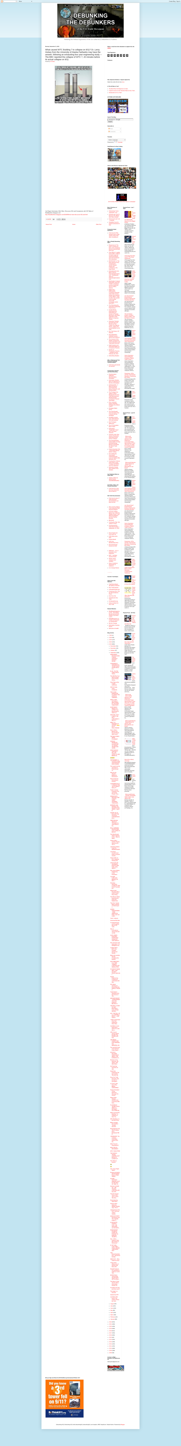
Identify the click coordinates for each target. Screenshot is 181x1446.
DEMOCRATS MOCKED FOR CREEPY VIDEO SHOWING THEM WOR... (114, 800)
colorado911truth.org (114, 589)
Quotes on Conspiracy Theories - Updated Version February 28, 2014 (114, 351)
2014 (110, 1339)
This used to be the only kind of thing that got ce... (115, 768)
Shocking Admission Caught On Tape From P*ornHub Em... (115, 885)
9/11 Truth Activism (113, 587)
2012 (110, 1344)
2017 (110, 1333)
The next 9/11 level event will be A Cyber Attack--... (115, 1049)
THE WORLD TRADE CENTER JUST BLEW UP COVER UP (115, 1156)
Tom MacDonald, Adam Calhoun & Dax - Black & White (115, 836)
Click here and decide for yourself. (114, 365)
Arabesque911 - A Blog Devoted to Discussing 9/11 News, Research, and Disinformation (114, 387)
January (112, 1319)
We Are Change (113, 623)
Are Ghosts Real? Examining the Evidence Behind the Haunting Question (130, 298)
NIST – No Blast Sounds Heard (113, 556)
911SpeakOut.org (113, 601)
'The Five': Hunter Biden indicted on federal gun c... (114, 905)
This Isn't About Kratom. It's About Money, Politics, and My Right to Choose (130, 316)
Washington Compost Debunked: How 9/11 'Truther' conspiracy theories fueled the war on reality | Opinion (114, 285)
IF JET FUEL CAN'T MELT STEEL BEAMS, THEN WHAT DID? (115, 1248)
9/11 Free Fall (112, 596)
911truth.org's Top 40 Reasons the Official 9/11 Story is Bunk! (114, 216)
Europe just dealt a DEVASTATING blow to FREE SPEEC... (115, 1174)
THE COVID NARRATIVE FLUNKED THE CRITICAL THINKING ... (115, 694)
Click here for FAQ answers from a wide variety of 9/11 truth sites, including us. (114, 235)
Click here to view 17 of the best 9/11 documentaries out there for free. (114, 500)
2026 (110, 637)
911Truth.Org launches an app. (114, 1068)
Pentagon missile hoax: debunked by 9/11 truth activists (114, 419)
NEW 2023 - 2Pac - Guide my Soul (115, 1259)
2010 (110, 1348)
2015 (110, 1337)
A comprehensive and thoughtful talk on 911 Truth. (114, 924)
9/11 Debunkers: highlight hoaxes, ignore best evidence (114, 336)
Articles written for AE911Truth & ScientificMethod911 (114, 479)
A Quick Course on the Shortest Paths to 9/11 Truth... (122, 90)
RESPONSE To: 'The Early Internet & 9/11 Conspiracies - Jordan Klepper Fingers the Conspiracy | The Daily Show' (114, 265)
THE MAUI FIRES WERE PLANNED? (114, 738)
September (113, 652)
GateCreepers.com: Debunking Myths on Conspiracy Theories (114, 347)
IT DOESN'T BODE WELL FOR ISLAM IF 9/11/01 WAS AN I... (115, 972)
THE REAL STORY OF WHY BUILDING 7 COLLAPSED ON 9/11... (115, 1008)
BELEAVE (111, 520)
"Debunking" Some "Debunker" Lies (114, 211)
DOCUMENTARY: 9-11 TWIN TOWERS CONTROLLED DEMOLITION (115, 964)
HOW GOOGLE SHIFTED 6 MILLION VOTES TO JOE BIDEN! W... (115, 753)
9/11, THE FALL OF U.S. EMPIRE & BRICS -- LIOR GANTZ (115, 1015)
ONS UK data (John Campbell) (113, 688)
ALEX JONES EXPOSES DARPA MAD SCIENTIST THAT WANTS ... (115, 938)
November (113, 648)
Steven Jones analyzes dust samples (112, 560)
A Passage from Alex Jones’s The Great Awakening (130, 257)
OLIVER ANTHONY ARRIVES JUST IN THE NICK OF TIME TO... (115, 1181)
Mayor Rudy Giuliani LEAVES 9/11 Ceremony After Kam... (115, 1100)
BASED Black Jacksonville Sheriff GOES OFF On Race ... (115, 1277)
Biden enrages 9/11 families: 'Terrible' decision (114, 1124)
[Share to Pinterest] (65, 219)
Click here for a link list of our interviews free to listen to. (114, 490)
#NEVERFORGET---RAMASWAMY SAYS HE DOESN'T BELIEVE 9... (115, 1001)
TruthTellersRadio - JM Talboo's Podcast (114, 585)
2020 (110, 1326)
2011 (110, 1346)
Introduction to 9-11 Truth (115, 92)
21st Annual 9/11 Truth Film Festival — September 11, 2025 (114, 527)
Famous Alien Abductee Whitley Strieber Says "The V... (115, 1205)
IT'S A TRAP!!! (133, 776)
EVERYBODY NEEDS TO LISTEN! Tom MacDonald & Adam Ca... (114, 710)
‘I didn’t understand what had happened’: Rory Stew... (115, 1021)
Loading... (110, 572)
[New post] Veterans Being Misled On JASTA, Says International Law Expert (130, 465)
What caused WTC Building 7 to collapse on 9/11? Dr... (115, 1114)
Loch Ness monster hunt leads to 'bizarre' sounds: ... (115, 853)
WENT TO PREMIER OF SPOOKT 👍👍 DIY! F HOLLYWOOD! (114, 725)
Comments (112, 131)
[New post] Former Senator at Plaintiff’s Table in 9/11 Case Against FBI (130, 796)
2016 (110, 1335)
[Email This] (57, 219)
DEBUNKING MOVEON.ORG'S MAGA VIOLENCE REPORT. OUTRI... (115, 658)
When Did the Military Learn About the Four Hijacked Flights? (114, 508)
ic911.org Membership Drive (113, 542)
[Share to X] (61, 219)
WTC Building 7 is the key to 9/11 (114, 1119)
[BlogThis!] (59, 219)
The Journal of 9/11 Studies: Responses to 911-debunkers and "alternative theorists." (114, 341)
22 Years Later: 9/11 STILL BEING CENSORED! (114, 1085)
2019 (110, 1328)
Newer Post (49, 224)
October (112, 650)
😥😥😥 (112, 757)
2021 (110, 1324)
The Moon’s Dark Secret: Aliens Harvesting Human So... (114, 1283)
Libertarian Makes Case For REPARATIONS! (115, 848)
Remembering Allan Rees (114, 1201)
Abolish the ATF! (114, 1294)
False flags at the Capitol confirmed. (114, 684)
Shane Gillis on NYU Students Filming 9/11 (114, 859)
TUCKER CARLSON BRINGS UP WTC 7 (114, 878)
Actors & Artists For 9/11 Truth (113, 603)
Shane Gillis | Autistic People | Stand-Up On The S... (115, 842)
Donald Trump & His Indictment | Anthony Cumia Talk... (115, 1271)
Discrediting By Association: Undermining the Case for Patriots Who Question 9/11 (114, 456)
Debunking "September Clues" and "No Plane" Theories (114, 430)
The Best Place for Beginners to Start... (118, 88)
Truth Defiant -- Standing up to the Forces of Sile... (114, 994)
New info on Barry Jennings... (129, 760)
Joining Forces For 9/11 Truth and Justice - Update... (115, 1212)
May (111, 1310)
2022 (110, 1322)
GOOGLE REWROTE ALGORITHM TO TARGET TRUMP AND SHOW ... (114, 745)
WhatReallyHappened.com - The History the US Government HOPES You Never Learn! (114, 614)
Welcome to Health (114, 628)
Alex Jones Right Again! (114, 1169)
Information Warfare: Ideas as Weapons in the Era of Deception (114, 382)
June (111, 1308)
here (123, 82)
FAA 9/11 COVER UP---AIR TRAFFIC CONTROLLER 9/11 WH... (115, 1189)
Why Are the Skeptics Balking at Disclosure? (114, 774)
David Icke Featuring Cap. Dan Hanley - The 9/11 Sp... (114, 1073)
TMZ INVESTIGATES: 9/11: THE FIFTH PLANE (115, 1255)
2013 (110, 1341)
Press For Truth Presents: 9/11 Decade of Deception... (114, 1079)
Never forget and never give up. (113, 533)
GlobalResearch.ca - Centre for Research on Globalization (114, 620)
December (113, 646)
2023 (110, 644)
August (112, 1303)
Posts (111, 128)
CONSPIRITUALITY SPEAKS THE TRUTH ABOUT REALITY (115, 785)
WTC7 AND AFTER (115, 1151)
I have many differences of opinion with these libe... (114, 1264)
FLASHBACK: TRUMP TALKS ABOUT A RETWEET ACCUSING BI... (115, 1107)
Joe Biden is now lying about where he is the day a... (115, 1028)
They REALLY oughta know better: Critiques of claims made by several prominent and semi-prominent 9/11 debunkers (114, 256)
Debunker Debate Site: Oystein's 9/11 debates (113, 468)
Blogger (123, 1424)
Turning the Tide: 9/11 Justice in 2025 (114, 523)
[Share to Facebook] (63, 219)
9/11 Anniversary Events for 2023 (113, 545)
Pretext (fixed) (112, 539)
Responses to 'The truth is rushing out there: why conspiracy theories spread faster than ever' (114, 247)
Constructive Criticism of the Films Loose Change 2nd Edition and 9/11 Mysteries (114, 463)
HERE (109, 48)
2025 (110, 639)
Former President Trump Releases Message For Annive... (114, 1092)
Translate (120, 142)
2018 (110, 1330)
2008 (110, 1352)
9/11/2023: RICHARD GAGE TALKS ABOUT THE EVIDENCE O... (115, 1055)
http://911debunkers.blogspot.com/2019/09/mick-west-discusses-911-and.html (66, 214)
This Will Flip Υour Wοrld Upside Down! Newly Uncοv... (115, 678)
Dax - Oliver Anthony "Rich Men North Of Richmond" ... (114, 1241)
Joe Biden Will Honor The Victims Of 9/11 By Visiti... (114, 1299)
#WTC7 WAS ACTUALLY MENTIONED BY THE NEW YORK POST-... (114, 702)
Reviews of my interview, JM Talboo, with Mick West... (114, 1062)
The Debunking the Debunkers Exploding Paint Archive (114, 307)
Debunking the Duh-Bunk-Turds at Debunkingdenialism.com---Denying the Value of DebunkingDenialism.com (114, 275)
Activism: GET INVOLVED (134, 676)
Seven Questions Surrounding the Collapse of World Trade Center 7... (129, 357)
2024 (110, 642)
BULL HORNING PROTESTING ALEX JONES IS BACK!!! (115, 830)
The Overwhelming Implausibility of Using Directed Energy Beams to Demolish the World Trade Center (114, 444)
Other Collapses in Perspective (134, 741)
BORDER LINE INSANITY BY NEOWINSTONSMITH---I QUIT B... (115, 808)
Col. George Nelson (114, 568)
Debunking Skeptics (114, 355)
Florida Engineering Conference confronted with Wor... (115, 979)
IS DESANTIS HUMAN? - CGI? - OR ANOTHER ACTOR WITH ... (115, 1225)
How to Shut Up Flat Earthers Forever (114, 780)
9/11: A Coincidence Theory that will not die (114, 931)
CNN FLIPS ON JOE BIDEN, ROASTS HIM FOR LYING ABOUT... (114, 865)
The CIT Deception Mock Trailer (113, 426)
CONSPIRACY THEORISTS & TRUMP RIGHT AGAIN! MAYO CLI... (115, 666)
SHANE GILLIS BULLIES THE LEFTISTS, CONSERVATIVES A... (115, 815)
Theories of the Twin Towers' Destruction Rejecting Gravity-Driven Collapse (114, 436)
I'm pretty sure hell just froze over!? (115, 1288)
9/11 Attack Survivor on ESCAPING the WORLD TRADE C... (115, 987)
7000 (110, 635)
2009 (110, 1350)
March (112, 1314)
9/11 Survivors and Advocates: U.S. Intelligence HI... (115, 944)
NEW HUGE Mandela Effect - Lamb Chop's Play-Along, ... (115, 892)
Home (73, 224)
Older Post (98, 224)
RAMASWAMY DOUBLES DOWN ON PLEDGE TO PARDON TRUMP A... (114, 1233)
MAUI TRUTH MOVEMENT (114, 1148)
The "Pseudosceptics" (133, 659)
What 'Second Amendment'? (114, 1144)
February (112, 1317)
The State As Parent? (113, 1161)
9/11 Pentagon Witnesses (112, 422)
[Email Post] (53, 219)
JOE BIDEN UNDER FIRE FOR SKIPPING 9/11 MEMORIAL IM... (115, 1042)
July (111, 1306)
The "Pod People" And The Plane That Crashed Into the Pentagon (114, 413)
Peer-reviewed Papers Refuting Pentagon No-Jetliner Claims (114, 404)
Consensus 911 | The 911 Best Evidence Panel (114, 593)
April (111, 1312)
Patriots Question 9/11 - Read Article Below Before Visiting (114, 451)
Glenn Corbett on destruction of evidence (113, 565)
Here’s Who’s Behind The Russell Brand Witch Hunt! (114, 732)
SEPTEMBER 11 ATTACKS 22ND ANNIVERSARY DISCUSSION (115, 762)
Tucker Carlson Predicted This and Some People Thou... (114, 792)
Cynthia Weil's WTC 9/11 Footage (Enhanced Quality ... (114, 950)
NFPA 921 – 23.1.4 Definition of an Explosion (113, 552)
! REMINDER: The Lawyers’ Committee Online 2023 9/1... (115, 1139)
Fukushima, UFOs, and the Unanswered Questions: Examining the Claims (130, 375)
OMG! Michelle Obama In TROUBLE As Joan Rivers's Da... (114, 823)
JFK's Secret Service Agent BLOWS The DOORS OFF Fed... (114, 1035)
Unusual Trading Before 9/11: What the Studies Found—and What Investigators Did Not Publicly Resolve (114, 515)
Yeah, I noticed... (114, 918)
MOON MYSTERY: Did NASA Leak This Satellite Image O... (115, 1218)
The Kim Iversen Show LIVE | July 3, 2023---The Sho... (114, 1196)
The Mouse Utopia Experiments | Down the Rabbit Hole (115, 899)
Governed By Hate (115, 920)
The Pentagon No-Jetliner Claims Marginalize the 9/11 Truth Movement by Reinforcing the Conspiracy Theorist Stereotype (114, 396)
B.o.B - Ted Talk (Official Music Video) (114, 673)
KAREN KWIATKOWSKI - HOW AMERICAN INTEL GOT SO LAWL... (115, 913)
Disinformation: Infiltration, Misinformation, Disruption (113, 376)
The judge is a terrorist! (114, 1292)
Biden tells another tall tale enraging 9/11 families (115, 957)
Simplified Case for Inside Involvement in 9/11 (114, 224)
